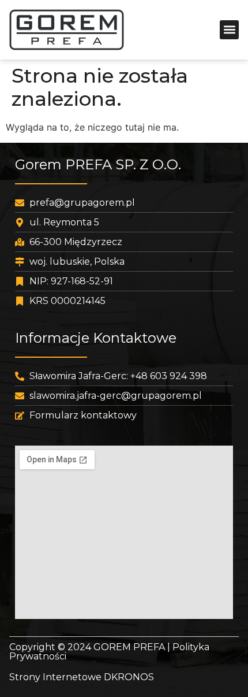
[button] (229, 29)
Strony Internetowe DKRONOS (81, 677)
